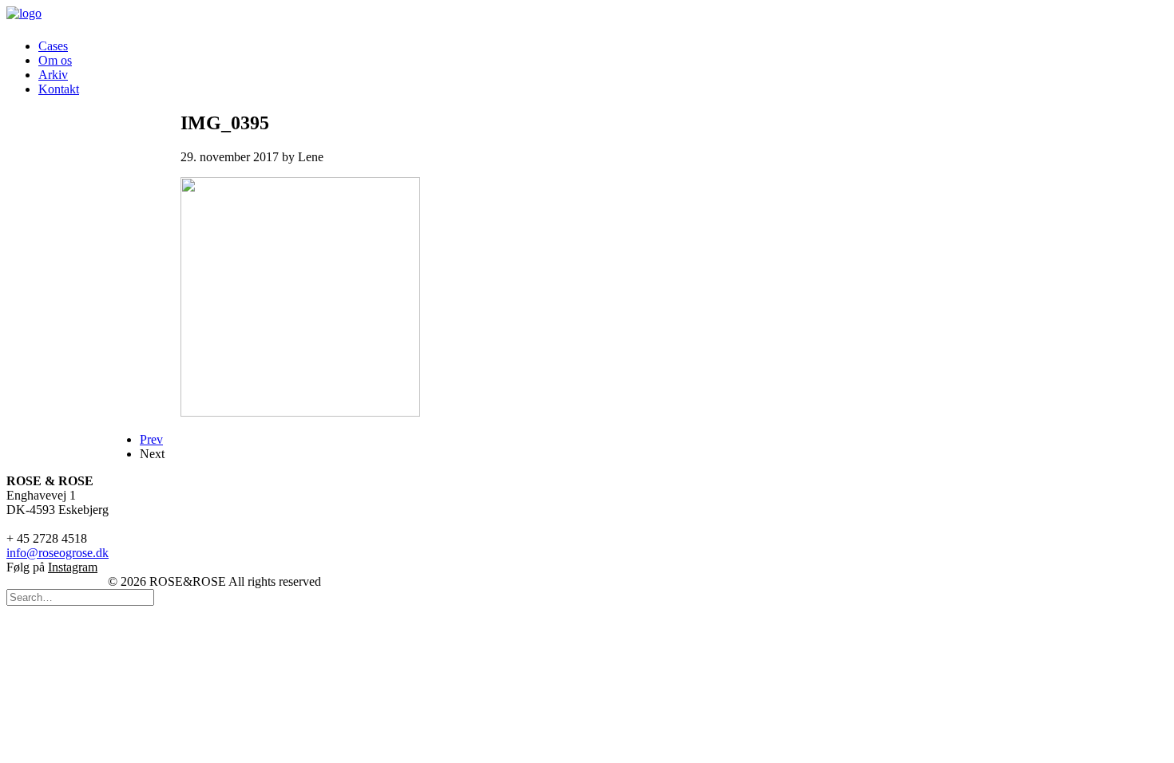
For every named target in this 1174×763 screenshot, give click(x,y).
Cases (53, 46)
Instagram (72, 567)
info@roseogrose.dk (57, 552)
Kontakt (58, 89)
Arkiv (53, 74)
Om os (55, 60)
